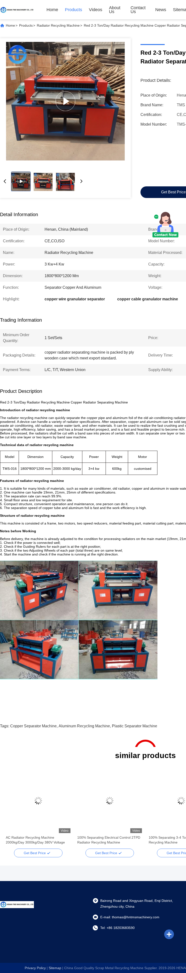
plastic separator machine (134, 726)
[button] (12, 809)
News (160, 10)
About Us (114, 10)
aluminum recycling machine (84, 726)
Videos (95, 10)
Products (73, 10)
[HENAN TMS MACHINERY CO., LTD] (17, 10)
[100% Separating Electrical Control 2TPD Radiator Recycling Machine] (65, 101)
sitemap (55, 968)
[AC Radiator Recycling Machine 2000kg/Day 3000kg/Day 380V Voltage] (38, 800)
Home (52, 10)
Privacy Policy (35, 968)
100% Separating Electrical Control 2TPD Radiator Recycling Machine (108, 840)
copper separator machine (33, 726)
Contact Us (138, 10)
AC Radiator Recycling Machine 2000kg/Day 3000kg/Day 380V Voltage (35, 840)
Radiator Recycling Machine (58, 25)
